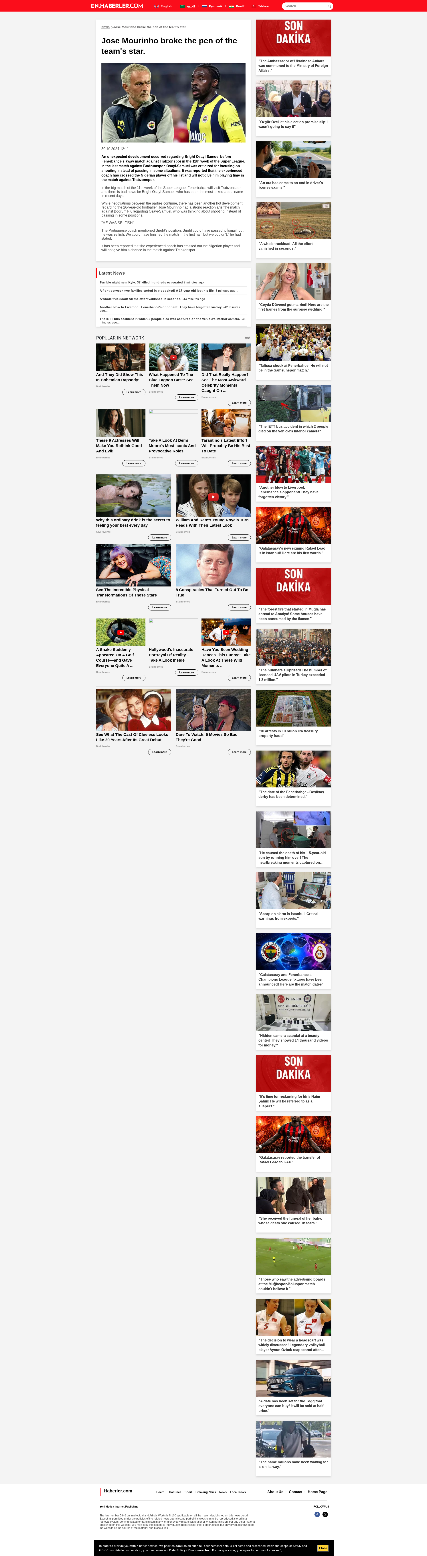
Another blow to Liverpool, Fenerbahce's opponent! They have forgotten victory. (170, 308)
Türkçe (263, 6)
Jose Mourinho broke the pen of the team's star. (143, 27)
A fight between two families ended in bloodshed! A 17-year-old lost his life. (169, 290)
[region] (214, 1548)
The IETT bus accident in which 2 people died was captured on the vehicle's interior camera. (173, 320)
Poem (160, 1492)
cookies (181, 1546)
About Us (275, 1492)
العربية (190, 6)
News (223, 1492)
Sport (188, 1492)
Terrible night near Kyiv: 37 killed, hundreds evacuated (153, 282)
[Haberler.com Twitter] (325, 1517)
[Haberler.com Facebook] (317, 1517)
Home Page (317, 1492)
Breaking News (205, 1492)
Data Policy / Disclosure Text (189, 1550)
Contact (295, 1492)
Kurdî (239, 6)
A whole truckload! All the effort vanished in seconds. (154, 299)
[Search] (329, 6)
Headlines (174, 1492)
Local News (238, 1492)
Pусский (215, 6)
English (166, 6)
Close (323, 1548)
